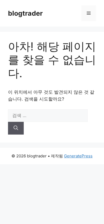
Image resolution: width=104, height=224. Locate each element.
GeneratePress (78, 155)
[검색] (16, 128)
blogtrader (25, 13)
